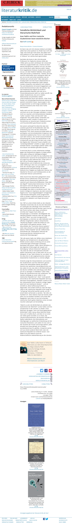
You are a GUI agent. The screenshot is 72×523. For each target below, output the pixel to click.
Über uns (12, 20)
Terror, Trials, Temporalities (7, 202)
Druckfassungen (7, 520)
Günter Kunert (6, 100)
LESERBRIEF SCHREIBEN (43, 374)
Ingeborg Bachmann (7, 131)
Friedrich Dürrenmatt (7, 111)
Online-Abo (5, 58)
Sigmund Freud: (9, 228)
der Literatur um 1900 (60, 238)
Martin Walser (8, 104)
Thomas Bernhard (7, 116)
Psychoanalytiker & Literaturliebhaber (60, 232)
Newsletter (20, 522)
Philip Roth (13, 100)
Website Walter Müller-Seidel (62, 283)
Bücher (24, 17)
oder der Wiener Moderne (61, 240)
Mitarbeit (5, 20)
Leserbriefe (23, 518)
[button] (41, 370)
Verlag (69, 9)
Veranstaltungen (7, 522)
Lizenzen (38, 398)
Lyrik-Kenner (58, 218)
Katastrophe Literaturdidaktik (62, 149)
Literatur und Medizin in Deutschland (8, 193)
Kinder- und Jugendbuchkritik (62, 264)
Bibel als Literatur (9, 233)
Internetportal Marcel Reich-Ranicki (7, 136)
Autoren (31, 17)
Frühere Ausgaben (12, 22)
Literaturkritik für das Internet (62, 257)
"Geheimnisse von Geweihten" (62, 143)
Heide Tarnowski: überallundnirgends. (7, 161)
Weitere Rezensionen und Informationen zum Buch (36, 360)
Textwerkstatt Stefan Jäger (63, 175)
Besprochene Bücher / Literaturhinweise (31, 46)
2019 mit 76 (5, 171)
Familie (4, 40)
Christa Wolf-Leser (59, 246)
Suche (51, 17)
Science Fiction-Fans (60, 229)
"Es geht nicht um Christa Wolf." (8, 174)
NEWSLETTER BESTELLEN (43, 380)
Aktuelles (5, 17)
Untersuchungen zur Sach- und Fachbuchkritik (62, 260)
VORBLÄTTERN (47, 27)
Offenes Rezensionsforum (9, 43)
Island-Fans (58, 221)
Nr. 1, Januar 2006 (24, 22)
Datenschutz (63, 520)
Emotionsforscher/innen (61, 243)
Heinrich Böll (5, 102)
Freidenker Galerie (63, 134)
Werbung (29, 522)
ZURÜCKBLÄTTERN (26, 27)
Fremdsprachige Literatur (38, 22)
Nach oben (62, 522)
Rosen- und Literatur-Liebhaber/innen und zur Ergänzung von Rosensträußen (61, 214)
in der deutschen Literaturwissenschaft (8, 240)
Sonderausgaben (7, 96)
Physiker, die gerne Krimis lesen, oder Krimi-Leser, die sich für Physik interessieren (62, 225)
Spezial (18, 17)
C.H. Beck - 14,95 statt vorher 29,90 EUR (62, 54)
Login (19, 20)
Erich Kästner (58, 255)
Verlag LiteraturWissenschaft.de (36, 436)
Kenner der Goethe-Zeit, (61, 235)
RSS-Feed (4, 518)
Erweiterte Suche (21, 520)
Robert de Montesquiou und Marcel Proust (8, 188)
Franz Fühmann (11, 124)
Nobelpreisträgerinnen (63, 171)
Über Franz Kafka (62, 167)
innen (66, 246)
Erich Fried (5, 121)
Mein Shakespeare (7, 107)
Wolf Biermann (10, 105)
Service (38, 17)
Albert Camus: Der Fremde (62, 138)
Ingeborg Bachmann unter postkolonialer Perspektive (62, 267)
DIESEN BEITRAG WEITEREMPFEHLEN (39, 376)
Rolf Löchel (27, 42)
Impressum (62, 518)
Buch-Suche (33, 520)
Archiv (12, 17)
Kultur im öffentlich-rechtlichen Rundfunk (8, 33)
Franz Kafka (5, 216)
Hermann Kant (6, 109)
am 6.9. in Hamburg (64, 159)
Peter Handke (12, 127)
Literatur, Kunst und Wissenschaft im (8, 222)
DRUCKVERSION (45, 378)
